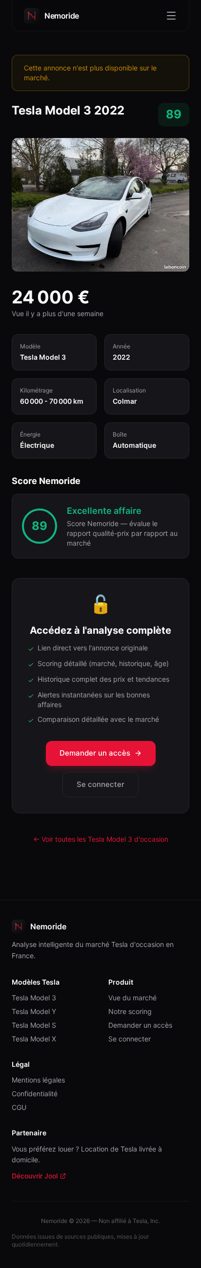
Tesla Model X (34, 1039)
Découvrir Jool (39, 1176)
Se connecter (100, 784)
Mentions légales (38, 1080)
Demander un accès (95, 753)
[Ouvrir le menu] (171, 15)
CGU (19, 1107)
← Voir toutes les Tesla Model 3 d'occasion (100, 839)
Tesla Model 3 (34, 997)
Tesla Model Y (34, 1011)
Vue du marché (132, 997)
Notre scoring (130, 1011)
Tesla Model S (34, 1025)
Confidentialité (35, 1093)
